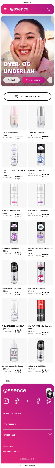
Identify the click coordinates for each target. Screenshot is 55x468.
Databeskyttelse (10, 451)
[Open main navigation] (5, 9)
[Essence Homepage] (19, 9)
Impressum (8, 446)
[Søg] (48, 9)
